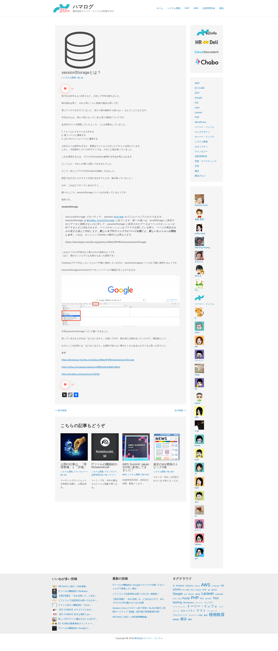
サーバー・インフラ (204, 136)
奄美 (206, 615)
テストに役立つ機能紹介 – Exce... (74, 605)
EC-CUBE (200, 88)
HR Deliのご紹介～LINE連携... (72, 586)
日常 (197, 166)
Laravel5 (219, 594)
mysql (186, 598)
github (214, 590)
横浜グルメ (200, 175)
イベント (199, 602)
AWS (196, 8)
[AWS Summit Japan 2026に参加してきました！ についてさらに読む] (136, 446)
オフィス (176, 611)
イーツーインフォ (179, 607)
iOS (196, 102)
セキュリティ (201, 146)
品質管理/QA (209, 8)
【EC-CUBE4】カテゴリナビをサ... (75, 609)
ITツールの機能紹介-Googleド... (74, 628)
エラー (221, 607)
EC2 (192, 590)
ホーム (160, 8)
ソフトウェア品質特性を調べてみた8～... (78, 600)
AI (174, 585)
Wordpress (188, 602)
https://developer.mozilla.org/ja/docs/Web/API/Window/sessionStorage (98, 359)
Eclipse (198, 590)
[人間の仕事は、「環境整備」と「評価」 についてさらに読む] (74, 446)
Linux (175, 599)
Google (198, 97)
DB (222, 585)
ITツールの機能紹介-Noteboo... (73, 591)
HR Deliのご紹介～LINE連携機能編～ (131, 616)
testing (177, 602)
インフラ (208, 602)
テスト (201, 610)
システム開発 (173, 8)
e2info (177, 589)
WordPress (200, 122)
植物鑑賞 (176, 619)
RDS (202, 598)
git (209, 590)
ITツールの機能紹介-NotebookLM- (104, 465)
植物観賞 (217, 614)
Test (216, 598)
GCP (197, 93)
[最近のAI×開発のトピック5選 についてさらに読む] (167, 446)
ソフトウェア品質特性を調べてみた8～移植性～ (136, 593)
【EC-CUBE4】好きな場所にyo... (74, 614)
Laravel (198, 112)
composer (216, 586)
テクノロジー (80, 471)
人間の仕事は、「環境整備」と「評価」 (74, 465)
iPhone (191, 594)
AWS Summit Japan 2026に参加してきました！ (135, 467)
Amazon (180, 585)
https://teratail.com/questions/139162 (81, 374)
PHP (187, 8)
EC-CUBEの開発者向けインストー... (76, 623)
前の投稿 (61, 410)
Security (208, 599)
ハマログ (83, 6)
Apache (189, 585)
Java (197, 107)
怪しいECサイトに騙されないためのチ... (78, 618)
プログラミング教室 (195, 615)
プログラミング (180, 615)
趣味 (190, 619)
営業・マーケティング (205, 161)
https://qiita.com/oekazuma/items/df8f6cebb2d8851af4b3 (91, 367)
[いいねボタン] (65, 88)
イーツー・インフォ (204, 127)
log (179, 599)
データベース (212, 611)
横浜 (221, 8)
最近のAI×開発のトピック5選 (165, 465)
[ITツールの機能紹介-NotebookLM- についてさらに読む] (105, 446)
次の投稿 (180, 410)
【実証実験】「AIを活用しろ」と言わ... (77, 595)
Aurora (197, 586)
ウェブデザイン (202, 132)
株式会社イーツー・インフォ (149, 638)
